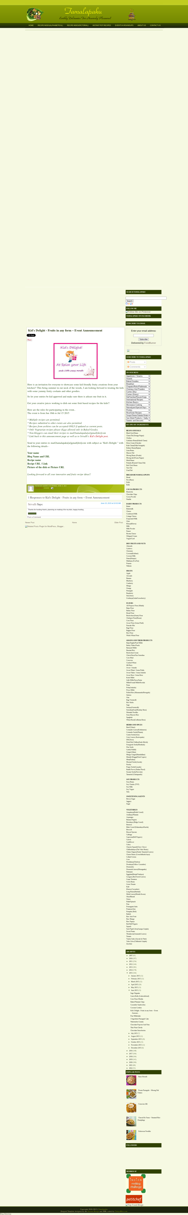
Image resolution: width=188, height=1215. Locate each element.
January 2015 (135, 976)
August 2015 (135, 1036)
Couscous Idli (142, 1104)
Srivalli (32, 504)
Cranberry (129, 583)
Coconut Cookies (136, 1008)
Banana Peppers (131, 820)
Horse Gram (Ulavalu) (133, 443)
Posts (132, 362)
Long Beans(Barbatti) (133, 892)
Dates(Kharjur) (131, 558)
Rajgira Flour (130, 630)
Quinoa (128, 695)
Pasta (128, 685)
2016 (130, 1051)
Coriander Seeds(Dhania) (134, 732)
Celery (128, 844)
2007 (130, 956)
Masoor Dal (130, 453)
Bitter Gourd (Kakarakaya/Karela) (137, 827)
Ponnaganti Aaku (131, 907)
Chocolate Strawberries (138, 1030)
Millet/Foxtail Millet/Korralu (135, 683)
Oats (127, 697)
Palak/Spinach (131, 902)
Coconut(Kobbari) (132, 553)
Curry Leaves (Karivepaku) (135, 737)
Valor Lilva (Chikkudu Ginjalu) (136, 941)
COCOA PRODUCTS (134, 489)
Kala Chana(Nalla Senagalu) (135, 445)
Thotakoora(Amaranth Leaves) (136, 934)
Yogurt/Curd (130, 539)
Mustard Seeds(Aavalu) (134, 762)
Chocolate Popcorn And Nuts (140, 1025)
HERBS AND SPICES (134, 725)
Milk (128, 526)
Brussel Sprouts (131, 832)
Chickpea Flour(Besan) (133, 618)
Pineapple (129, 591)
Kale (127, 887)
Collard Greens (131, 857)
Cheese (128, 511)
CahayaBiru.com (121, 1211)
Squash (128, 926)
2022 (130, 1068)
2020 (130, 1062)
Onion (128, 899)
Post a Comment (34, 517)
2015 (130, 973)
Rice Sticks (130, 702)
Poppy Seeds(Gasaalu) (133, 767)
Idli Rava (129, 665)
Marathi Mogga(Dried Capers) (136, 757)
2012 (130, 964)
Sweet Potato (130, 931)
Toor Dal (129, 468)
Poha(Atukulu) (131, 688)
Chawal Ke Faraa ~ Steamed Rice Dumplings (149, 1119)
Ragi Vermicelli (131, 700)
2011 (130, 961)
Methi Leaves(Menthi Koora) (135, 894)
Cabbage (129, 835)
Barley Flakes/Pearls (133, 645)
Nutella (128, 499)
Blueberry (129, 581)
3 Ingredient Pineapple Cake (139, 1019)
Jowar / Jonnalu (131, 668)
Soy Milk (129, 787)
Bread (128, 477)
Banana (128, 578)
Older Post (118, 523)
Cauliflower (130, 842)
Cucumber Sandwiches (137, 1005)
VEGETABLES (131, 810)
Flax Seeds (129, 747)
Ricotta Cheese (131, 534)
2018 (130, 1056)
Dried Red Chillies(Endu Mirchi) (137, 742)
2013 (130, 967)
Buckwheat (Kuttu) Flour (134, 616)
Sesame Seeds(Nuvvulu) (134, 772)
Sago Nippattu (135, 993)
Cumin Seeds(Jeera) (132, 735)
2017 (130, 1054)
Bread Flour (130, 613)
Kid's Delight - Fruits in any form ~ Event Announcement (65, 330)
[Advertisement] (74, 308)
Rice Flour (129, 633)
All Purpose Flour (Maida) (135, 606)
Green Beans (130, 882)
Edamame (129, 872)
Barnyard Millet (131, 648)
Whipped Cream (131, 536)
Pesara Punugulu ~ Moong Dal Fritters (148, 1091)
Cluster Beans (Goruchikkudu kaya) (138, 854)
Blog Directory (5, 1214)
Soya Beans (130, 782)
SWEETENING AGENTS (135, 796)
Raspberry (129, 593)
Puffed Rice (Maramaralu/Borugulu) (138, 692)
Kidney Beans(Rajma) (133, 448)
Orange (128, 588)
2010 (130, 958)
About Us (141, 25)
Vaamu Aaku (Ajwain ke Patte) (136, 939)
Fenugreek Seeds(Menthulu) (135, 745)
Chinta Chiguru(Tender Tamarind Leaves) (139, 852)
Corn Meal (129, 658)
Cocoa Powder (131, 497)
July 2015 (134, 1033)
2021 (130, 1065)
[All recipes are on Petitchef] (134, 1202)
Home (31, 25)
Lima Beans (130, 450)
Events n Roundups (124, 25)
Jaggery (128, 801)
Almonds (129, 546)
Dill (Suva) (130, 740)
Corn (128, 859)
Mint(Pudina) (130, 760)
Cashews (129, 549)
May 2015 (134, 987)
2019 (130, 1059)
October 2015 (135, 1042)
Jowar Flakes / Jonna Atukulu (136, 673)
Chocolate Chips (131, 494)
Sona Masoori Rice (132, 715)
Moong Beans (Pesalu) (133, 455)
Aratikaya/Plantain (132, 815)
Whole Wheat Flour (132, 635)
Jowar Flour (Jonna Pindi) (135, 623)
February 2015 (136, 979)
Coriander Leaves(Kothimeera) (136, 730)
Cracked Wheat (131, 663)
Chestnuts (129, 551)
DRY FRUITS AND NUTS (136, 544)
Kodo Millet (130, 678)
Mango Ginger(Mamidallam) (135, 755)
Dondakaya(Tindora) (133, 862)
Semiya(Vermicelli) (132, 707)
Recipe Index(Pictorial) (77, 25)
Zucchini (129, 944)
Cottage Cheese (131, 516)
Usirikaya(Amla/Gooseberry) (135, 598)
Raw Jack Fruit (131, 916)
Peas (127, 904)
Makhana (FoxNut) (132, 561)
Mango (128, 586)
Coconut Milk (130, 556)
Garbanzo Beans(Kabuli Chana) (136, 441)
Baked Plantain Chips (137, 1002)
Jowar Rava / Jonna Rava (134, 675)
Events (46, 488)
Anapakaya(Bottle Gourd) (134, 812)
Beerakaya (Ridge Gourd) (134, 822)
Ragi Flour (129, 628)
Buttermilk (129, 509)
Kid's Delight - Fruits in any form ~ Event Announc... (144, 1012)
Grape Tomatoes (131, 879)
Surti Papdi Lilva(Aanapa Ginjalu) (137, 929)
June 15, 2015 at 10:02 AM (111, 503)
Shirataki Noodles (132, 712)
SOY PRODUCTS (132, 779)
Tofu (127, 792)
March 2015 (135, 982)
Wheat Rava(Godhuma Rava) (135, 720)
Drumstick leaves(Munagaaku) (136, 869)
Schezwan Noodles (144, 1131)
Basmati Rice (130, 650)
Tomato (128, 936)
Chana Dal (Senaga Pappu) (135, 436)
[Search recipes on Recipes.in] (134, 1205)
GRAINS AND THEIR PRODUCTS (139, 640)
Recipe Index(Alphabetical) (50, 25)
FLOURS (129, 603)
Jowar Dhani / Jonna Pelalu (135, 670)
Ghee (128, 521)
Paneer (128, 531)
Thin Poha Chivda (136, 1028)
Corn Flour (130, 620)
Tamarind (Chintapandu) (134, 774)
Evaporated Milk (131, 519)
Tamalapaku (95, 9)
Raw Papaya (130, 921)
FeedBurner (150, 343)
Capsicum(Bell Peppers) (134, 837)
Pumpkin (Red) (131, 912)
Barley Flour (130, 611)
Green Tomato (131, 884)
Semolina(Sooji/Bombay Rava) (136, 710)
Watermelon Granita (136, 1022)
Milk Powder (130, 529)
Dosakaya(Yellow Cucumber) (136, 864)
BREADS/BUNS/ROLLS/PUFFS (138, 475)
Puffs (128, 482)
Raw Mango (130, 919)
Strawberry (130, 596)
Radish (128, 914)
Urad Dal (129, 470)
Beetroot (129, 825)
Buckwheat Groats (132, 653)
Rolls (128, 485)
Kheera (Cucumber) (132, 889)
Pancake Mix (130, 625)
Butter (128, 506)
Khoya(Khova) (131, 524)
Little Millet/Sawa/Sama (134, 680)
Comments (134, 367)
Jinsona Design (93, 1211)
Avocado (129, 576)
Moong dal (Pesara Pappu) (135, 458)
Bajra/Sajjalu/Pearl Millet (134, 643)
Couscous (129, 660)
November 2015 (136, 1045)
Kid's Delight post (99, 436)
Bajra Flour (130, 608)
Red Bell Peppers (132, 924)
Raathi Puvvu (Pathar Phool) (135, 769)
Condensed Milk (131, 514)
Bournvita (129, 492)
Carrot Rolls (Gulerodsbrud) (139, 996)
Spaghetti (129, 717)
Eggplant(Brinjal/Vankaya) (135, 874)
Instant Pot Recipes (102, 25)
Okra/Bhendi (130, 897)
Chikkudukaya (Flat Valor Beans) (137, 849)
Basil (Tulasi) (130, 727)
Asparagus (129, 817)
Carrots (128, 840)
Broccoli (129, 830)
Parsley (128, 764)
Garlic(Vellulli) (131, 750)
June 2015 (134, 990)
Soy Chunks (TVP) (132, 784)
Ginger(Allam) (131, 752)
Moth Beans (130, 460)
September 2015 (136, 1039)
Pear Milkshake (135, 1016)
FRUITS (129, 571)
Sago (128, 705)
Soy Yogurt (130, 789)
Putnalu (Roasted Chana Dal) (135, 463)
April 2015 (134, 984)
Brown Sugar (130, 799)
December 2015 (136, 1048)
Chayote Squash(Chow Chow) (136, 847)
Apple (128, 573)
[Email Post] (51, 488)
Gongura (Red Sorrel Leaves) (136, 877)
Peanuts (128, 563)
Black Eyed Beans (132, 433)
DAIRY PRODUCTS (134, 504)
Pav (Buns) (130, 480)
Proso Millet (130, 690)
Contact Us (155, 25)
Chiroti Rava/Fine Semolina (135, 655)
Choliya (128, 438)
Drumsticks (130, 867)
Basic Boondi (142, 1077)
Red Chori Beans (131, 465)
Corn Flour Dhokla (136, 999)
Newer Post (29, 523)
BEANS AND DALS (133, 431)
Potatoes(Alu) (130, 909)
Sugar (128, 804)
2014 (130, 970)
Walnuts (129, 566)
